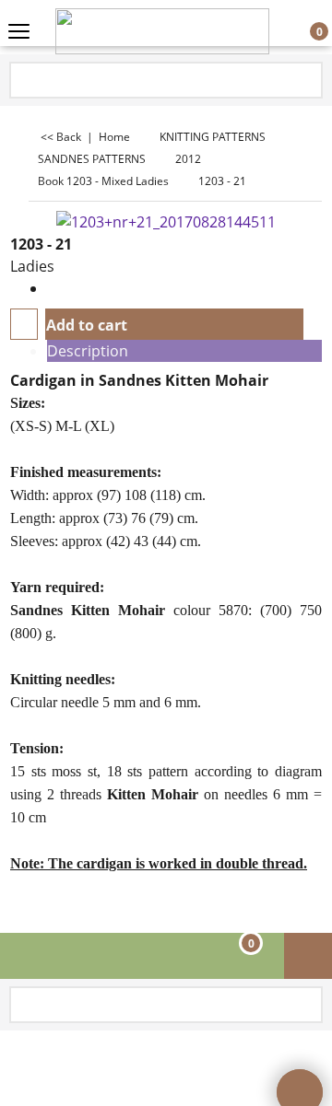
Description (87, 351)
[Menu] (19, 33)
